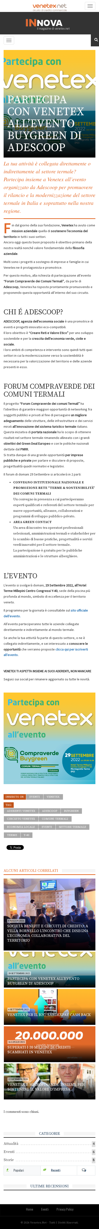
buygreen (71, 811)
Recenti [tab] (55, 1170)
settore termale (72, 827)
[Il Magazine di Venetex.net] (49, 23)
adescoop (49, 811)
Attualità (11, 1143)
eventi (47, 827)
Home (29, 1209)
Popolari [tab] (18, 1170)
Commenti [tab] (86, 1170)
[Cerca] (94, 39)
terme (12, 835)
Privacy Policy (64, 1209)
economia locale (21, 827)
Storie (9, 1160)
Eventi (34, 797)
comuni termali (55, 819)
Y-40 (26, 835)
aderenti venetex (21, 811)
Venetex (53, 797)
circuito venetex (21, 819)
